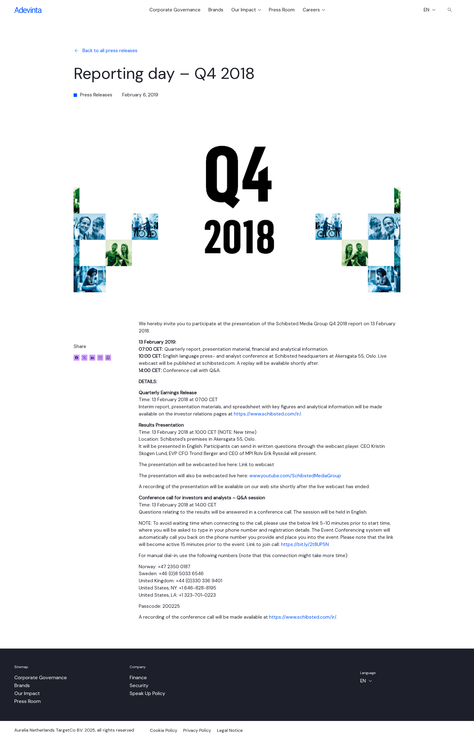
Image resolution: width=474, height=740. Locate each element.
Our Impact (27, 693)
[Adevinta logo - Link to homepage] (27, 10)
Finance (138, 677)
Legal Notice (230, 730)
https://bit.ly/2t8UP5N (305, 544)
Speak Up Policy (147, 693)
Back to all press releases (110, 50)
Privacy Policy (197, 730)
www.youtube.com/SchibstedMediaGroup (295, 476)
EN (432, 10)
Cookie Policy (163, 730)
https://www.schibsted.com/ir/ (267, 414)
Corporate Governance (174, 10)
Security (139, 685)
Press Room (282, 10)
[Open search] (450, 10)
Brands (215, 10)
